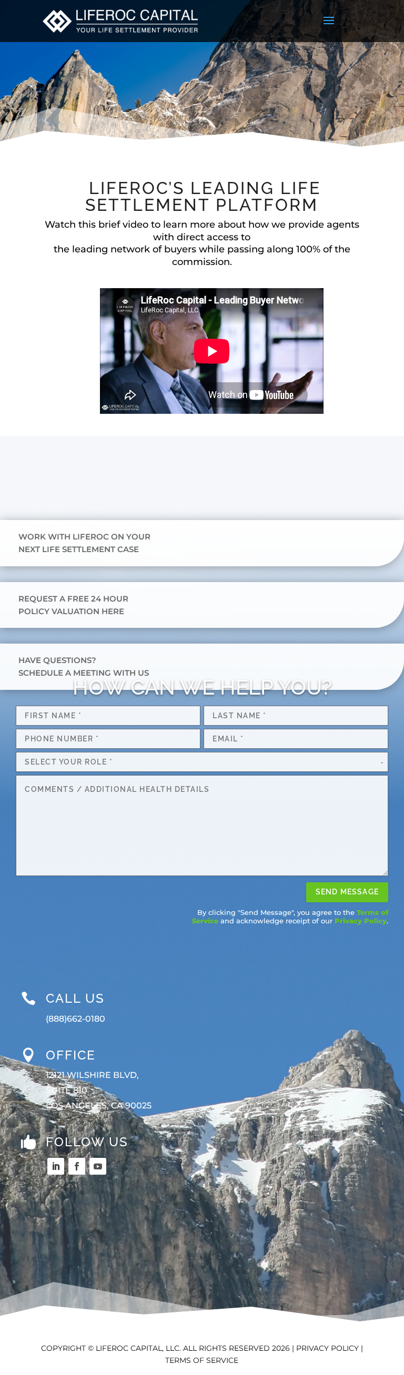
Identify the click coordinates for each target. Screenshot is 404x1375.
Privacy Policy (361, 920)
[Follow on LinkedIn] (55, 1166)
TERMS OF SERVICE (201, 1360)
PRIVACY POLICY (327, 1348)
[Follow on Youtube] (97, 1166)
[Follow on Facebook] (76, 1166)
